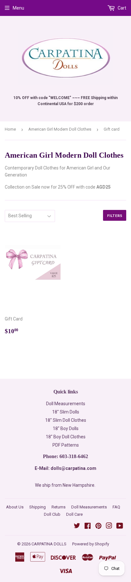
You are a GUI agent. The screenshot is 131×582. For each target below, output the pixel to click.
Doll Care (74, 514)
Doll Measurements (65, 403)
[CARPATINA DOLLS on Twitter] (77, 526)
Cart (121, 8)
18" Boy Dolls (66, 428)
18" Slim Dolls (65, 411)
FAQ (116, 507)
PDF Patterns (65, 445)
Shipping (37, 507)
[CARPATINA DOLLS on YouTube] (119, 526)
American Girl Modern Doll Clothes (59, 129)
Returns (59, 507)
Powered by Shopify (90, 544)
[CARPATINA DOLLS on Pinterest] (98, 526)
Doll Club (52, 514)
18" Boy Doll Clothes (66, 436)
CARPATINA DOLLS (48, 544)
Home (10, 129)
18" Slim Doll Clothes (65, 420)
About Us (15, 507)
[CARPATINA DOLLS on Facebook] (87, 526)
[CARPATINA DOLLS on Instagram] (109, 526)
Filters (114, 215)
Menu (18, 8)
